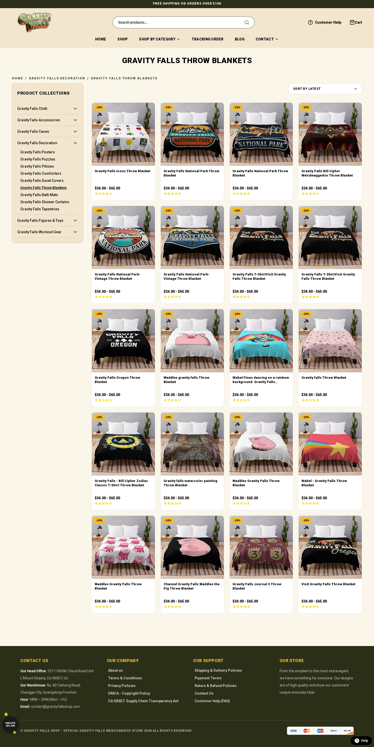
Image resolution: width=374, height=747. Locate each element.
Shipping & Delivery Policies (218, 670)
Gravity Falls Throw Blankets (124, 78)
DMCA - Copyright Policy (129, 693)
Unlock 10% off (10, 724)
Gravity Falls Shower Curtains (44, 202)
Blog (239, 39)
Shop (122, 39)
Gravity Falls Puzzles (37, 159)
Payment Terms (208, 678)
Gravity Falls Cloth (32, 109)
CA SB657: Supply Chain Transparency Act (143, 701)
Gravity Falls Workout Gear (39, 232)
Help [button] (364, 740)
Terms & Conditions (125, 678)
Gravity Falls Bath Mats (39, 195)
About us (115, 670)
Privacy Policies (122, 686)
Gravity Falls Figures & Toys (40, 220)
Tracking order (208, 39)
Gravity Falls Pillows (37, 166)
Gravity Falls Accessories (38, 120)
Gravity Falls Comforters (40, 173)
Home (100, 39)
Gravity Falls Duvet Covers (42, 181)
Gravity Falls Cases (33, 131)
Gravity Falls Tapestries (39, 209)
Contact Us (204, 693)
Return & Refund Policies (216, 686)
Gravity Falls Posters (37, 152)
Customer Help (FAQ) (212, 701)
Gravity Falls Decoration (57, 78)
